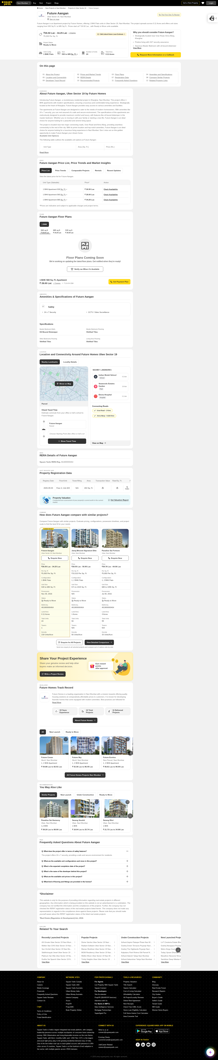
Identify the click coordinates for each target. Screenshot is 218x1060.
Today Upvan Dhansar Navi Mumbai (175, 952)
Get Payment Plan (120, 282)
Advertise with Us (101, 1001)
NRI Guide (156, 1007)
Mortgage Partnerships (103, 1010)
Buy (34, 3)
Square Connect (100, 988)
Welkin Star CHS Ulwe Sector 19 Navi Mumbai (57, 946)
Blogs (56, 3)
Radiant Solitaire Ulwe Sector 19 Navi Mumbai (97, 946)
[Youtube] (148, 1045)
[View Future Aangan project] (54, 538)
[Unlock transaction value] (103, 488)
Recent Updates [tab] (114, 171)
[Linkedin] (143, 1045)
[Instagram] (154, 1045)
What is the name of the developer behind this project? (65, 871)
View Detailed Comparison (98, 642)
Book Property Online (73, 1010)
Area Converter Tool (130, 1016)
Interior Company (72, 997)
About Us (40, 982)
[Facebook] (138, 1045)
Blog (153, 982)
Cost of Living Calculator (132, 991)
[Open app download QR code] (213, 18)
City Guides (156, 994)
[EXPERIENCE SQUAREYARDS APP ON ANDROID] (144, 1033)
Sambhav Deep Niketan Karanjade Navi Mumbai (176, 959)
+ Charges (72, 33)
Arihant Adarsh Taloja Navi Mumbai (135, 956)
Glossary (155, 985)
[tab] (57, 231)
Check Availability (111, 189)
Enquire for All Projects (71, 642)
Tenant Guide (157, 1004)
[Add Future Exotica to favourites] (128, 739)
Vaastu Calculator (129, 988)
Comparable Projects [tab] (80, 171)
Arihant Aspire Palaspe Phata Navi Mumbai (136, 942)
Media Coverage (43, 988)
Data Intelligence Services (104, 1007)
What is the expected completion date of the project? (64, 866)
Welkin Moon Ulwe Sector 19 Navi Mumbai (97, 956)
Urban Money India (73, 991)
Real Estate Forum (159, 988)
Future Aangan (47, 551)
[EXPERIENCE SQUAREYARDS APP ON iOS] (162, 1033)
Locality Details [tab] (70, 362)
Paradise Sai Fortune (111, 551)
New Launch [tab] (54, 732)
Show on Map (65, 384)
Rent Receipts (128, 1004)
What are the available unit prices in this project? (63, 877)
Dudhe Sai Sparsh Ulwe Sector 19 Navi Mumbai (57, 959)
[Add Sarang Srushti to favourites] (97, 802)
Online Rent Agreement (131, 1001)
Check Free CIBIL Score (132, 1007)
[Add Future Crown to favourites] (66, 739)
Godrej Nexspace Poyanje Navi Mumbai (176, 946)
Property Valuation (130, 982)
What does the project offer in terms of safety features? (65, 851)
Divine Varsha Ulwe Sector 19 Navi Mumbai (97, 942)
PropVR (69, 1004)
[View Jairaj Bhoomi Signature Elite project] (85, 538)
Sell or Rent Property (190, 3)
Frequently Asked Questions (47, 994)
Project (48, 3)
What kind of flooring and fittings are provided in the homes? (68, 882)
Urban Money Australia (74, 994)
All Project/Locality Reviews (133, 997)
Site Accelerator (100, 994)
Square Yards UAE (73, 985)
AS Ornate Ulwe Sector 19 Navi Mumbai (57, 942)
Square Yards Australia (74, 988)
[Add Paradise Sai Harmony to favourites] (66, 802)
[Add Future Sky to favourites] (97, 739)
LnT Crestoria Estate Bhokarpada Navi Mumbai (176, 942)
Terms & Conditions (44, 1011)
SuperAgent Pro (100, 1013)
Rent (41, 3)
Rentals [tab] (98, 171)
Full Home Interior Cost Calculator (135, 1013)
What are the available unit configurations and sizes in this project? (70, 861)
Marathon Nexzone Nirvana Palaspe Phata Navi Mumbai (176, 956)
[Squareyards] (7, 3)
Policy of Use (42, 1014)
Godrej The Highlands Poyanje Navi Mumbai (136, 949)
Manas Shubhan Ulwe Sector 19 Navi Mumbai (97, 949)
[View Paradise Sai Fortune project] (115, 538)
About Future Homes (84, 720)
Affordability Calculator (131, 994)
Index (127, 489)
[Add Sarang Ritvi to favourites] (128, 802)
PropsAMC (70, 1007)
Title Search (127, 985)
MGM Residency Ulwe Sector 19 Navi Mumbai (97, 952)
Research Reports (158, 991)
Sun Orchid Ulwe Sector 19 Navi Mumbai (57, 949)
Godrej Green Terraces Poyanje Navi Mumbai (136, 946)
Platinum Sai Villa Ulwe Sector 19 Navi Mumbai (57, 956)
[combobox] (67, 434)
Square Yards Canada (74, 982)
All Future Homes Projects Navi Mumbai (84, 775)
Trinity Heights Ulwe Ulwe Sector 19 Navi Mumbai (97, 959)
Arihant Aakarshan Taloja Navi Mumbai (136, 959)
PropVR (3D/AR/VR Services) (105, 997)
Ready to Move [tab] (72, 732)
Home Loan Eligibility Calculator (135, 1010)
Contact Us (41, 1001)
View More (137, 48)
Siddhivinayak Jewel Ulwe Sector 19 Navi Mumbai (57, 952)
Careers (40, 985)
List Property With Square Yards (106, 985)
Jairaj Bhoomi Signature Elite (84, 551)
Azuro (68, 1001)
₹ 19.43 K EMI (68, 283)
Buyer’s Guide (157, 997)
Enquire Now (56, 558)
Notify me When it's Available (86, 269)
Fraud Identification (44, 1017)
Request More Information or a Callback (157, 55)
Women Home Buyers (160, 1010)
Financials (41, 991)
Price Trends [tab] (60, 171)
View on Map (97, 443)
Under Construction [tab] (85, 795)
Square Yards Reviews (45, 997)
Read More (44, 152)
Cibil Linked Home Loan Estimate (111, 34)
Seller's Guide (157, 1001)
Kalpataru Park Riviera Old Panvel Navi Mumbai (136, 952)
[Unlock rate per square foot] (117, 488)
